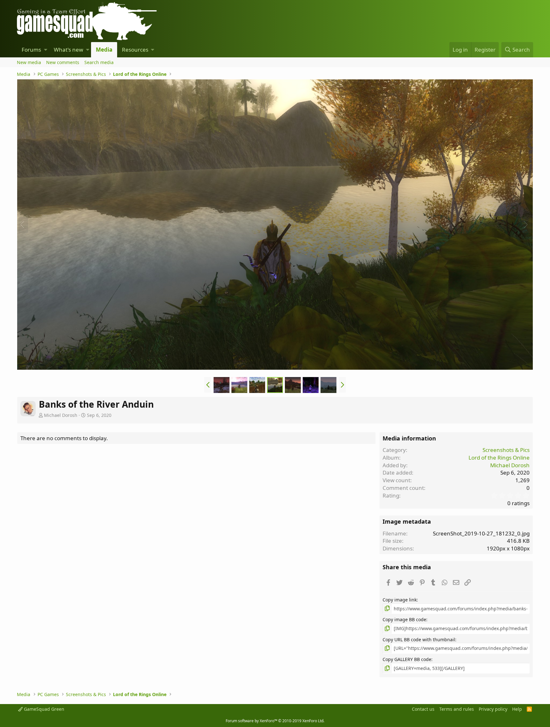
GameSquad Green (43, 709)
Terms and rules (456, 709)
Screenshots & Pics (506, 450)
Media (104, 49)
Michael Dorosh (60, 415)
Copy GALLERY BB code (407, 659)
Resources (135, 49)
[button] (45, 49)
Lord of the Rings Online (499, 457)
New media (29, 62)
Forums (31, 49)
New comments (62, 62)
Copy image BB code (404, 619)
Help (517, 709)
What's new (68, 49)
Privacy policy (493, 709)
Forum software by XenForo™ (275, 720)
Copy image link (400, 600)
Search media (99, 62)
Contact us (423, 709)
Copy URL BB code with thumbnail (419, 639)
